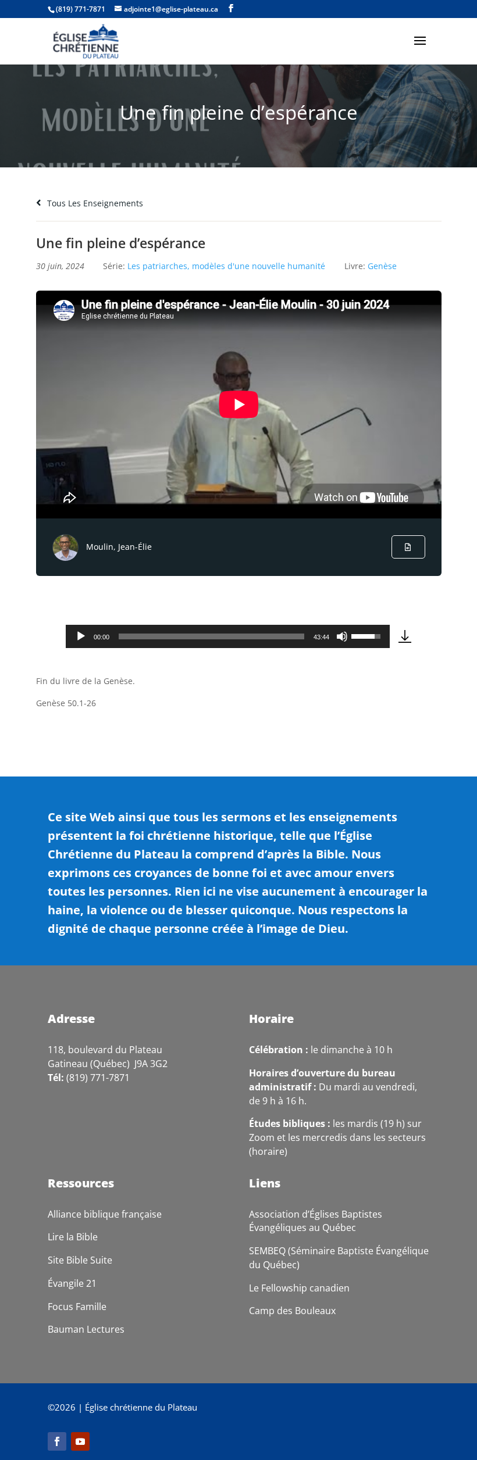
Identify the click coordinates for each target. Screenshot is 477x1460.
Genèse (382, 265)
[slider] (212, 636)
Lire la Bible (73, 1236)
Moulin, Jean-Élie (119, 546)
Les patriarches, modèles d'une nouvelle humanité (226, 265)
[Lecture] (81, 636)
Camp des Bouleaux (292, 1310)
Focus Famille (77, 1306)
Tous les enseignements (94, 203)
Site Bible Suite (80, 1260)
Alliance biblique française (105, 1214)
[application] (228, 636)
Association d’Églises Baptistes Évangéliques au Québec (315, 1221)
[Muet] (342, 636)
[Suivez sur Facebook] (57, 1441)
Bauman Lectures (86, 1329)
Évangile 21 (72, 1283)
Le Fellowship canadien (299, 1288)
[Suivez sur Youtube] (80, 1441)
